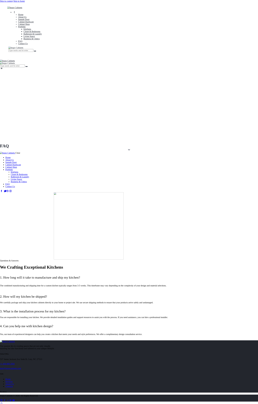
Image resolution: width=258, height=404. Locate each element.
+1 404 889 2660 (7, 364)
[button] (88, 277)
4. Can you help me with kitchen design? (26, 326)
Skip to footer (19, 1)
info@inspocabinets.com (10, 368)
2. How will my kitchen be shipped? (23, 296)
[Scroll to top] (1, 403)
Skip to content (6, 1)
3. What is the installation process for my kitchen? (33, 311)
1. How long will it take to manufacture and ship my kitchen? (40, 277)
